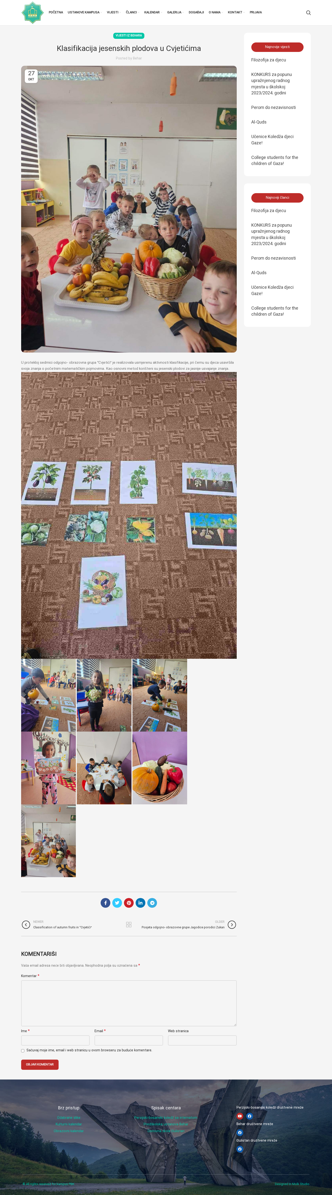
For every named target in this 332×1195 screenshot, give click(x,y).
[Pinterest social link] (129, 903)
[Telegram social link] (152, 903)
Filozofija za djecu (268, 59)
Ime (25, 1031)
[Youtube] (239, 1116)
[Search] (308, 12)
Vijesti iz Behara (129, 36)
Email (100, 1031)
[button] (277, 47)
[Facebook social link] (105, 903)
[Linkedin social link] (140, 903)
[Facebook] (249, 1116)
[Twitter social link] (117, 903)
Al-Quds (259, 121)
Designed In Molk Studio (292, 1184)
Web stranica (178, 1031)
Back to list (128, 924)
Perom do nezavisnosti (273, 107)
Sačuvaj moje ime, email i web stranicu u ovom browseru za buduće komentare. (89, 1050)
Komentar (30, 976)
